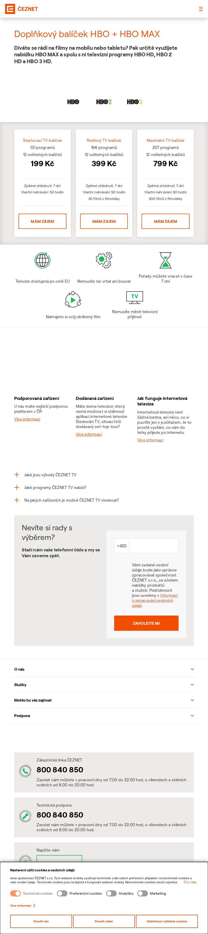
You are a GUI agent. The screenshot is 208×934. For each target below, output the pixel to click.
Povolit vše (41, 921)
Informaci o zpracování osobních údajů (155, 600)
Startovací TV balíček (42, 140)
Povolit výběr (104, 921)
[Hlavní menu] (201, 9)
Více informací (20, 905)
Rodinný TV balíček (104, 140)
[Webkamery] (104, 737)
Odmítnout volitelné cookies (167, 921)
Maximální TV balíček (166, 140)
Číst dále (190, 882)
